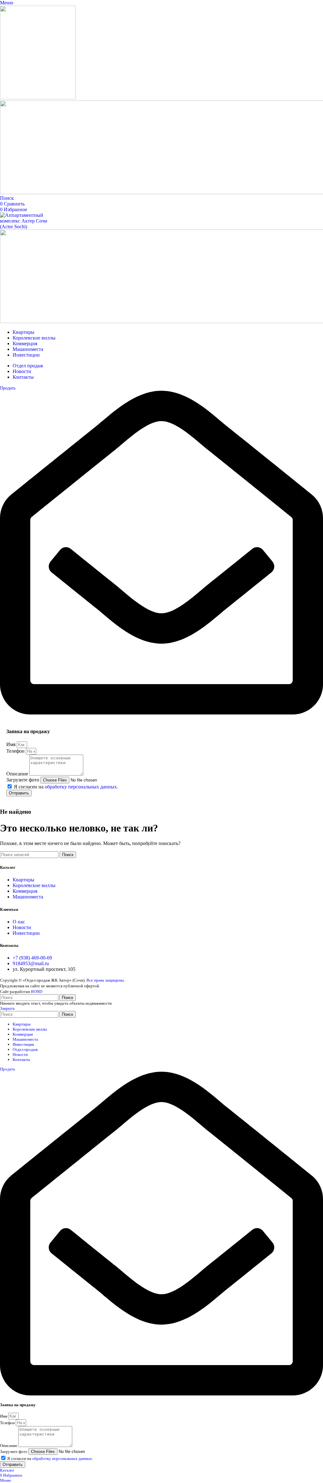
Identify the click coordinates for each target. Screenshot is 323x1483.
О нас (19, 921)
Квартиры (23, 879)
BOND (36, 991)
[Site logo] (38, 97)
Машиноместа (28, 896)
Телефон (16, 751)
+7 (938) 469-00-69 (32, 957)
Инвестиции (26, 933)
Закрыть (7, 1008)
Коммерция (25, 891)
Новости (22, 927)
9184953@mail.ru (31, 963)
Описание (17, 773)
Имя (11, 744)
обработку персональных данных (81, 786)
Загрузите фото (23, 779)
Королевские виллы (34, 885)
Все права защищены (105, 980)
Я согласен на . (66, 786)
